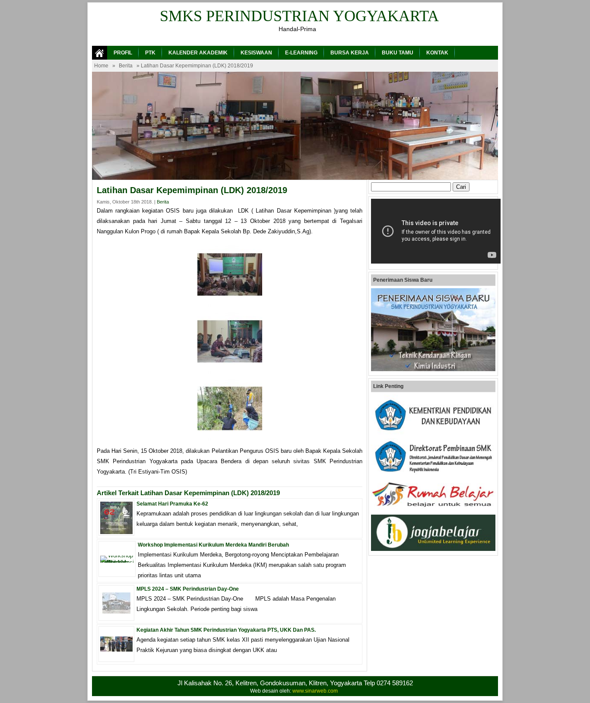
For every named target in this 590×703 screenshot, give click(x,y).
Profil (123, 53)
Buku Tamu (397, 53)
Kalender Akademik (198, 53)
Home (101, 66)
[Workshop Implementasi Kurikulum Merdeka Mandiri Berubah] (117, 562)
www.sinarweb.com (315, 691)
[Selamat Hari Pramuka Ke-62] (116, 532)
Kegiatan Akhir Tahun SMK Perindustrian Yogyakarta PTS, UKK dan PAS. (226, 630)
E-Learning (301, 53)
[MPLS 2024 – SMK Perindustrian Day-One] (116, 611)
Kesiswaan (256, 53)
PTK (150, 53)
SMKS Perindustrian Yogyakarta (299, 16)
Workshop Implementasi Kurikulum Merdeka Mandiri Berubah (213, 545)
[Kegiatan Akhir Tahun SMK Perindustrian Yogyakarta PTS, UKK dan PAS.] (116, 649)
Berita (126, 66)
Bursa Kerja (349, 53)
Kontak (437, 53)
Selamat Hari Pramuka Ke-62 (172, 504)
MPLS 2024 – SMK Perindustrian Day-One (187, 589)
